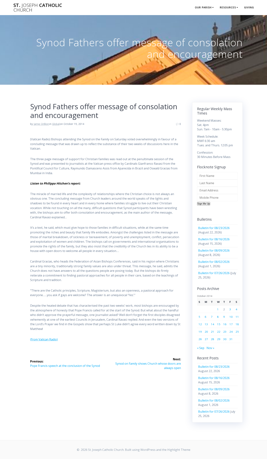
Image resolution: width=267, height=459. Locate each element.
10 (231, 316)
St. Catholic (37, 7)
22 (218, 331)
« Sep (200, 348)
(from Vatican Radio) (44, 339)
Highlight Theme (178, 450)
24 (231, 331)
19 (200, 331)
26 (200, 339)
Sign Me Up (203, 203)
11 (237, 316)
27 (206, 339)
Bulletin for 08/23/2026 (214, 228)
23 (224, 331)
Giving (249, 7)
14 (212, 324)
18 (237, 324)
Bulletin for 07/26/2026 (214, 273)
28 (212, 339)
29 (218, 339)
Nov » (210, 348)
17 (231, 324)
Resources (228, 7)
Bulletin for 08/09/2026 (214, 250)
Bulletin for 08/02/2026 (214, 262)
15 (218, 324)
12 (200, 324)
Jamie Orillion (41, 124)
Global (56, 124)
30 (224, 339)
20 (206, 331)
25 (237, 331)
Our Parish (203, 7)
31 (231, 339)
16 (224, 324)
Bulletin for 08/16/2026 (214, 239)
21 (212, 331)
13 (206, 324)
